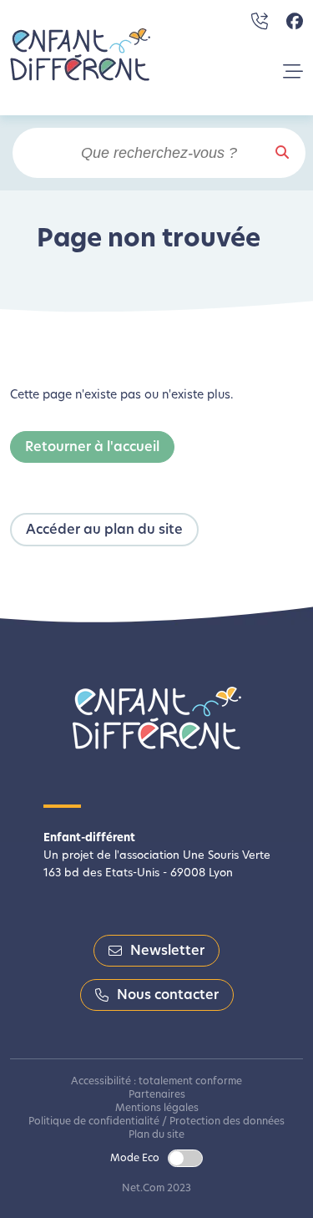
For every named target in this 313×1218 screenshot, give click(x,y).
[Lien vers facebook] (294, 21)
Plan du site (156, 1135)
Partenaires (157, 1095)
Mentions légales (157, 1109)
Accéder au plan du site (104, 530)
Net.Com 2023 (156, 1189)
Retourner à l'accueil (92, 447)
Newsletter (167, 951)
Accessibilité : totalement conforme (156, 1082)
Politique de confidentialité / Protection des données (156, 1122)
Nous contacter (168, 995)
